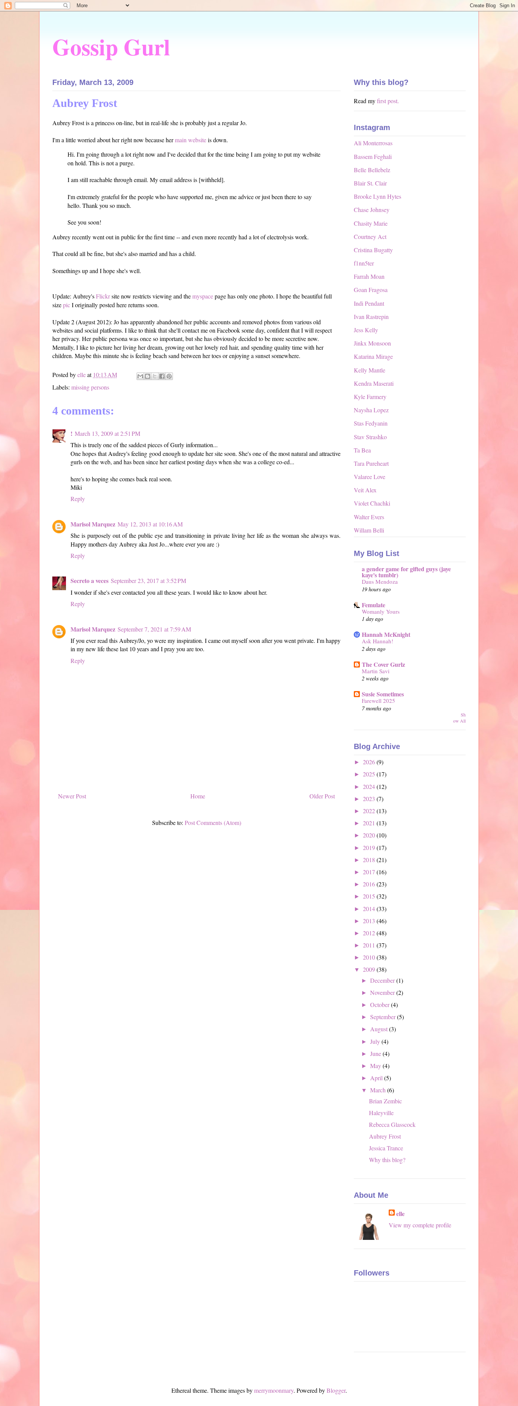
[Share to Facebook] (162, 376)
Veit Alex (365, 490)
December (383, 980)
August (379, 1029)
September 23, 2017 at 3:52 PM (148, 580)
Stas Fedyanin (371, 423)
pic (67, 305)
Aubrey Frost (385, 1136)
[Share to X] (155, 376)
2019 (370, 847)
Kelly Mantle (369, 370)
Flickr (103, 296)
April (377, 1078)
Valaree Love (369, 477)
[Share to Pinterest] (169, 376)
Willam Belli (369, 530)
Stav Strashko (370, 437)
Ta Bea (362, 450)
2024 (370, 786)
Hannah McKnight (386, 634)
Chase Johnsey (371, 210)
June (376, 1053)
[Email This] (140, 376)
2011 (370, 945)
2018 (370, 860)
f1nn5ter (364, 263)
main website (190, 140)
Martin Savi (375, 671)
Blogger (335, 1390)
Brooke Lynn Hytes (377, 196)
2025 (370, 774)
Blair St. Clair (370, 183)
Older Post (322, 796)
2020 (370, 835)
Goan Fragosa (371, 290)
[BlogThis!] (147, 376)
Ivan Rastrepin (371, 316)
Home (197, 796)
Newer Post (72, 796)
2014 (370, 909)
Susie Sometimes (383, 694)
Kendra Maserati (374, 383)
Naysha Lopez (371, 410)
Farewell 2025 (378, 700)
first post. (388, 101)
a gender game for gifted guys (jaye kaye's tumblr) (406, 571)
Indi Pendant (369, 303)
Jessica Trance (386, 1148)
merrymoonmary (274, 1390)
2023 (370, 799)
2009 (370, 969)
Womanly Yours (381, 611)
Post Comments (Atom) (213, 822)
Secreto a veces (89, 580)
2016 (370, 884)
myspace (203, 296)
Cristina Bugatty (373, 250)
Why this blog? (387, 1160)
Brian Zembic (385, 1101)
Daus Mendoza (380, 581)
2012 (370, 933)
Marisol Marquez (93, 524)
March (378, 1090)
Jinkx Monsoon (372, 343)
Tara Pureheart (371, 463)
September (383, 1017)
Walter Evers (369, 517)
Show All (459, 718)
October (380, 1005)
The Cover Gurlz (383, 664)
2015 (370, 896)
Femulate (373, 604)
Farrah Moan (369, 276)
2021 (370, 823)
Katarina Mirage (373, 356)
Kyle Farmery (370, 397)
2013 (370, 921)
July (375, 1041)
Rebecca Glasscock (392, 1124)
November (383, 992)
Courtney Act (370, 236)
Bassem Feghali (373, 156)
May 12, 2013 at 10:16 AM (150, 524)
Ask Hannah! (377, 641)
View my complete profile (420, 1225)
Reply (78, 499)
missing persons (90, 387)
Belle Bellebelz (372, 170)
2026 (370, 762)
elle (400, 1214)
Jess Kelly (366, 330)
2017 (370, 872)
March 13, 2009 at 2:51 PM (107, 433)
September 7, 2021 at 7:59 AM (154, 629)
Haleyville (381, 1113)
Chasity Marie (371, 223)
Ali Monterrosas (373, 143)
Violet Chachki (372, 503)
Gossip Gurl (111, 46)
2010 (370, 957)
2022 (370, 811)
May (376, 1066)
